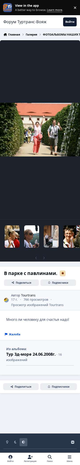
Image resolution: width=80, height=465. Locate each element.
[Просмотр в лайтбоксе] (40, 129)
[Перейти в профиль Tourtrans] (6, 300)
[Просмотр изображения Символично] (51, 236)
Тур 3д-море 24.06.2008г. (31, 354)
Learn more (8, 8)
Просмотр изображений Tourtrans (37, 305)
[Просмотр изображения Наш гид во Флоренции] (12, 236)
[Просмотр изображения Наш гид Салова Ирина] (31, 236)
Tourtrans (28, 295)
